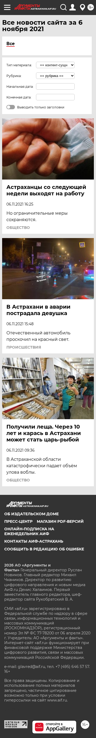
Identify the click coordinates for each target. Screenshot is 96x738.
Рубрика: (14, 76)
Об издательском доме (31, 514)
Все (10, 43)
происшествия (23, 347)
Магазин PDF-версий (60, 521)
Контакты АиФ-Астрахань (33, 541)
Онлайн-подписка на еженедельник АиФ (29, 531)
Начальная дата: (20, 87)
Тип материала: (19, 65)
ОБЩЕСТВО (18, 227)
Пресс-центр (18, 521)
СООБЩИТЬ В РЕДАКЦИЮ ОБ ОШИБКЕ (44, 549)
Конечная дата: (18, 97)
